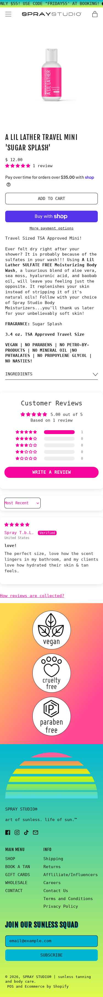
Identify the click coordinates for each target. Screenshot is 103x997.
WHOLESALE (16, 882)
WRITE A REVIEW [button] (51, 472)
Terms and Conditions (68, 898)
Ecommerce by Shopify (47, 986)
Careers (52, 882)
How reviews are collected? (32, 595)
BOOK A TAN (17, 866)
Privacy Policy (60, 906)
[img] (16, 524)
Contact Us (55, 890)
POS (10, 986)
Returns (52, 866)
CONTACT (14, 890)
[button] (51, 75)
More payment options (52, 228)
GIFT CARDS (17, 874)
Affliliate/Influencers (70, 874)
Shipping (53, 858)
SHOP (10, 858)
